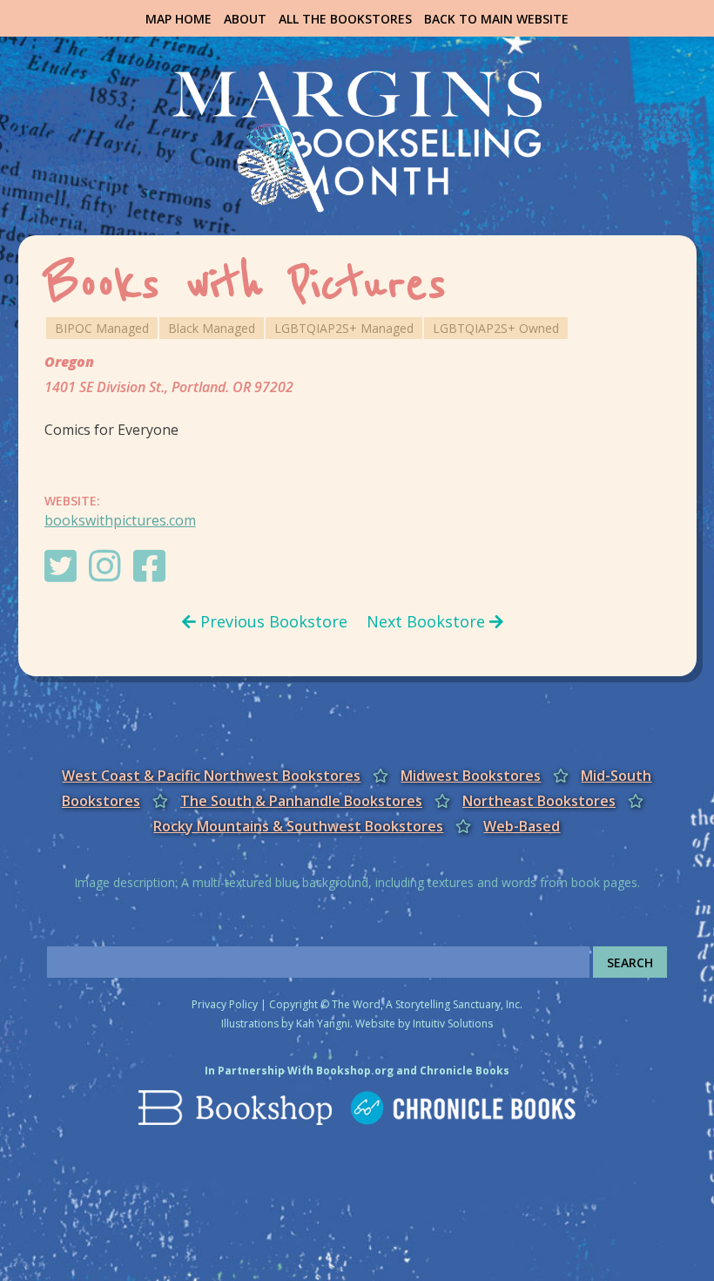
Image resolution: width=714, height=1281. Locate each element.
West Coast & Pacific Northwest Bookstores (211, 775)
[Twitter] (64, 574)
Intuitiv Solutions (453, 1023)
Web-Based (521, 826)
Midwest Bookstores (471, 775)
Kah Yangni (323, 1023)
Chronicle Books (464, 1070)
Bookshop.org (355, 1070)
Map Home (178, 18)
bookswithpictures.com (120, 520)
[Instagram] (109, 574)
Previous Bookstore (271, 621)
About (245, 18)
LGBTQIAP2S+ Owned (496, 328)
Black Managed (211, 328)
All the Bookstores (345, 18)
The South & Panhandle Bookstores (301, 800)
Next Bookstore (428, 621)
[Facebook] (153, 574)
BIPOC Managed (102, 328)
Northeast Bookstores (539, 800)
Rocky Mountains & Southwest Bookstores (298, 826)
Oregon (69, 361)
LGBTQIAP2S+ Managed (344, 328)
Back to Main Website (496, 18)
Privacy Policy (225, 1004)
